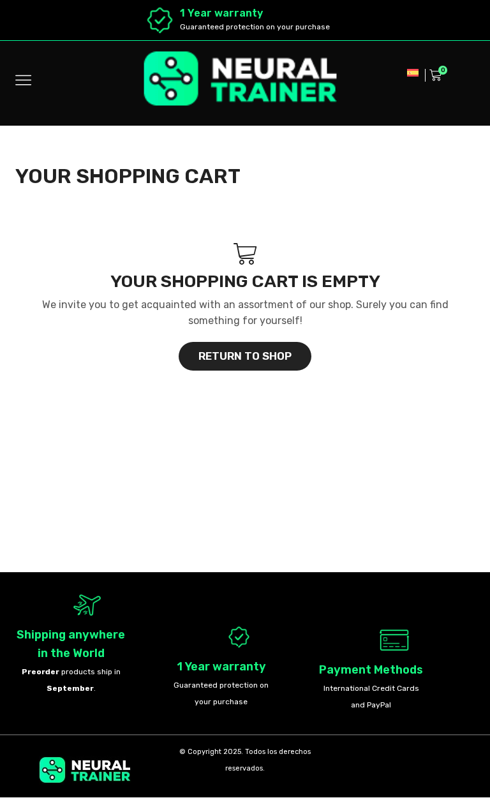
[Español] (413, 71)
